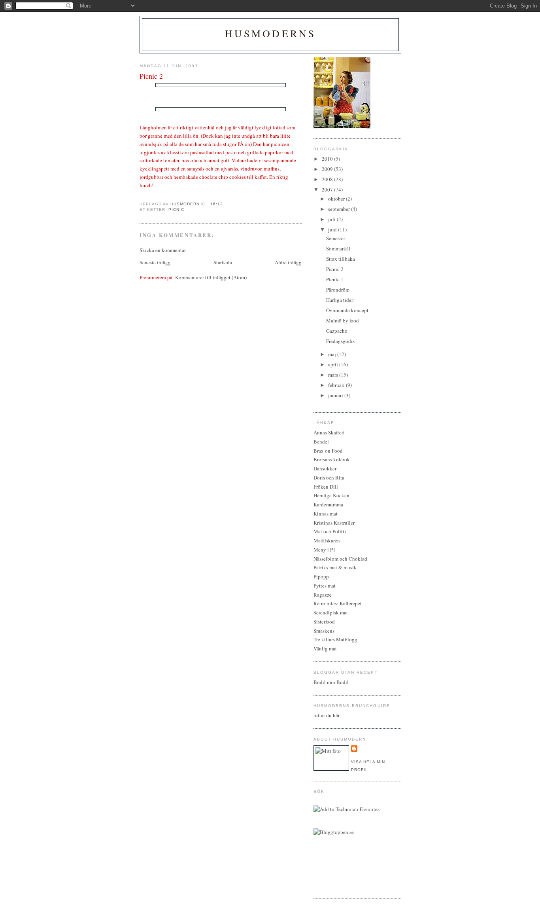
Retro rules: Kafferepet (337, 603)
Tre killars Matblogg (335, 639)
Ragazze (322, 594)
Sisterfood (324, 621)
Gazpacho (336, 330)
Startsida (222, 262)
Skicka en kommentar (163, 250)
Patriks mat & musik (335, 567)
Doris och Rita (328, 477)
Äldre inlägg (288, 262)
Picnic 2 (335, 269)
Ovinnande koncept (347, 310)
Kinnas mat (325, 513)
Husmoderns (270, 33)
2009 (328, 168)
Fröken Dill (325, 486)
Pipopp (321, 576)
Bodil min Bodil (331, 682)
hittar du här (326, 715)
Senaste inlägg (155, 262)
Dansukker (324, 468)
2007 (328, 189)
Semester (335, 238)
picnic (176, 209)
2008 (328, 179)
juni (333, 229)
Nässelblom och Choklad (340, 558)
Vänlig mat (325, 648)
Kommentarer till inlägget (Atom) (211, 277)
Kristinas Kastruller (334, 522)
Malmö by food (342, 320)
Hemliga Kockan (331, 495)
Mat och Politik (330, 531)
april (333, 364)
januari (336, 395)
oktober (337, 198)
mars (333, 374)
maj (332, 354)
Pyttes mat (324, 585)
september (339, 208)
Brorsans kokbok (331, 459)
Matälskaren (326, 540)
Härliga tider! (340, 299)
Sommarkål (338, 248)
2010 (328, 158)
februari (337, 385)
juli (332, 219)
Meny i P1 (324, 549)
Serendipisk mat (330, 612)
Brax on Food (328, 450)
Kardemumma (328, 504)
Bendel (321, 441)
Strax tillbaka (340, 258)
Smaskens (323, 630)
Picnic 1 (335, 279)
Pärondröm (337, 289)
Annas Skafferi (329, 432)
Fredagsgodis (340, 341)
